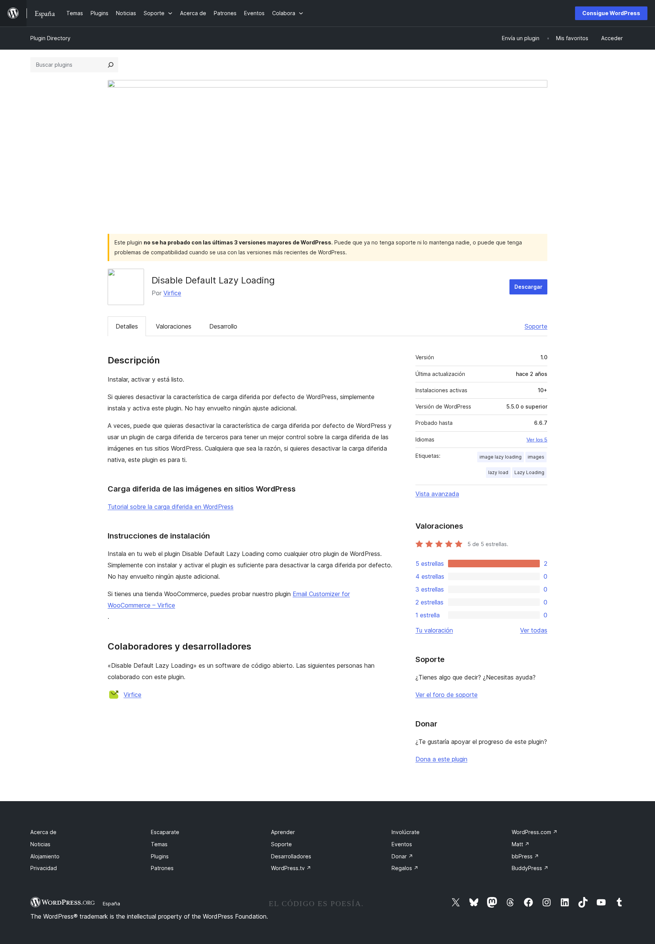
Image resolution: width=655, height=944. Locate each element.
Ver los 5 (537, 440)
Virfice (172, 293)
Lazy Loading (529, 472)
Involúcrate (406, 832)
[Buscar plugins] (110, 64)
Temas (159, 844)
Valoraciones (173, 326)
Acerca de (43, 832)
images (536, 457)
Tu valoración (434, 630)
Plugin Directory (50, 38)
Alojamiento (45, 856)
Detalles (127, 326)
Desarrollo (223, 326)
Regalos (405, 868)
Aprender (283, 832)
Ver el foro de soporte (446, 694)
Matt (521, 844)
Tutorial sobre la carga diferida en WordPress (170, 506)
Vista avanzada (437, 494)
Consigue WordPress (611, 13)
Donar (402, 856)
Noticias (40, 844)
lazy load (498, 472)
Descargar (528, 286)
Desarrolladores (291, 856)
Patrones (162, 868)
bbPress (525, 856)
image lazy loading (500, 457)
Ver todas (533, 630)
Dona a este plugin (441, 759)
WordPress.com (535, 832)
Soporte (536, 326)
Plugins (160, 856)
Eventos (402, 844)
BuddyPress (530, 868)
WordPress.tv (291, 868)
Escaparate (165, 832)
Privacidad (43, 868)
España (111, 903)
